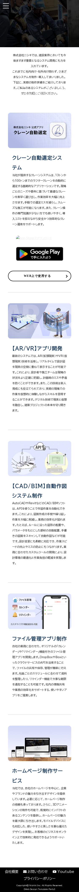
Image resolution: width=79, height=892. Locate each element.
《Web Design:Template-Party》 (39, 889)
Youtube (65, 871)
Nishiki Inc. (35, 885)
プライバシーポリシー (40, 878)
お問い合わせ (37, 871)
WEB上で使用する (37, 275)
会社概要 (11, 871)
